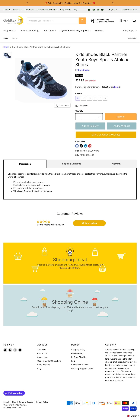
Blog (75, 10)
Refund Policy (77, 353)
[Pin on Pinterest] (89, 146)
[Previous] (27, 3)
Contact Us (17, 10)
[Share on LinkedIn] (85, 146)
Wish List (132, 38)
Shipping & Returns (71, 163)
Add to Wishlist (121, 126)
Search (6, 402)
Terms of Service (26, 402)
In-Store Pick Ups (79, 357)
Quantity (79, 111)
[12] (84, 101)
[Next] (113, 3)
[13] (90, 101)
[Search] (82, 21)
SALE (14, 38)
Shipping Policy (78, 349)
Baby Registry (65, 10)
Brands (98, 30)
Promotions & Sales (79, 364)
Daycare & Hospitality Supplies (74, 30)
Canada (128, 9)
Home (6, 47)
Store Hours (29, 10)
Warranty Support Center (82, 368)
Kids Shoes (83, 70)
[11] (78, 101)
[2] (100, 101)
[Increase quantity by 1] (99, 116)
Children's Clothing (29, 30)
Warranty (116, 163)
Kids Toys (49, 30)
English (111, 9)
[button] (81, 105)
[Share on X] (81, 146)
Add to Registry (90, 126)
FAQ (73, 361)
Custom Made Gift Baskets (47, 10)
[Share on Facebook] (77, 146)
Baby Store (9, 30)
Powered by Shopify (12, 408)
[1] (95, 101)
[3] (105, 101)
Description (25, 164)
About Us (7, 10)
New (5, 38)
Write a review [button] (89, 223)
